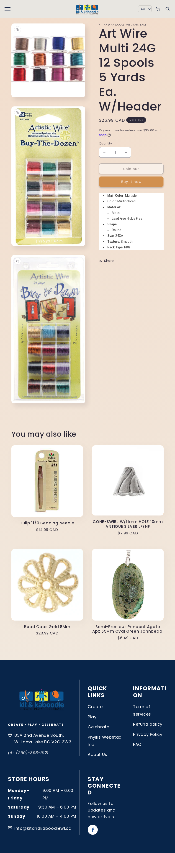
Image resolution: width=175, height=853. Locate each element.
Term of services (142, 710)
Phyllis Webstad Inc (105, 740)
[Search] (167, 9)
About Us (97, 754)
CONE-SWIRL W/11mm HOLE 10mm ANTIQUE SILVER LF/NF (128, 524)
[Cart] (158, 9)
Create (95, 706)
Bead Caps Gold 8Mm (47, 626)
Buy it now (131, 181)
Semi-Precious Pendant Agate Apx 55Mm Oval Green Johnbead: (128, 629)
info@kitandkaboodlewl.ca (42, 828)
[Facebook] (93, 830)
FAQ (137, 744)
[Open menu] (7, 9)
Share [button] (109, 260)
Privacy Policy (147, 734)
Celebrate (98, 727)
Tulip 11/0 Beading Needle (47, 523)
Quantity (105, 143)
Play (92, 717)
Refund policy (147, 724)
